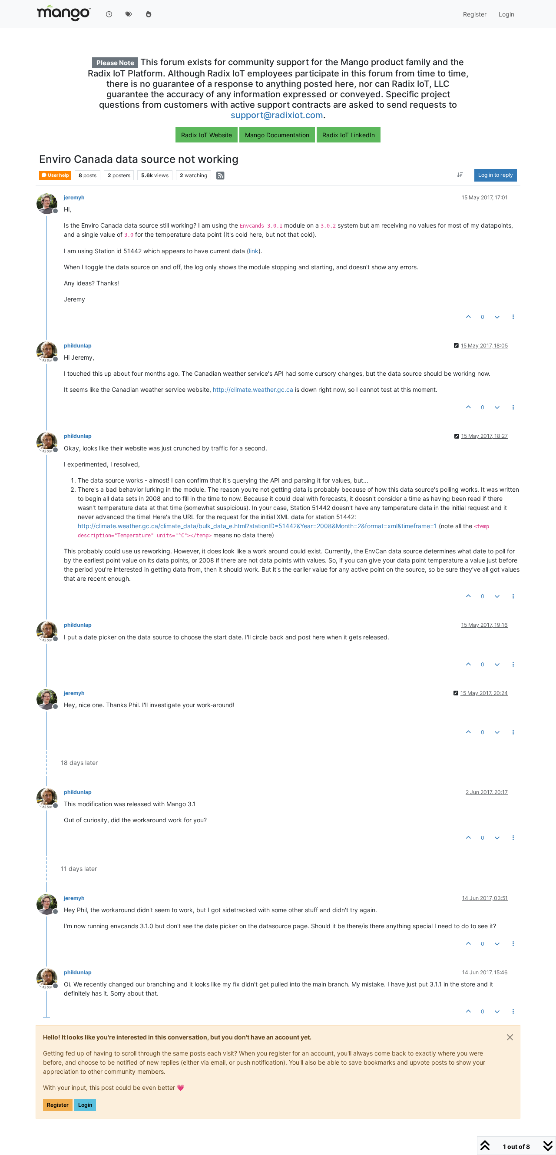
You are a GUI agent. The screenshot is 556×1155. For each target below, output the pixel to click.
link (253, 251)
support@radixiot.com (277, 115)
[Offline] (50, 203)
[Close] (510, 1037)
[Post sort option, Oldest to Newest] (460, 175)
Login (85, 1105)
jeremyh (74, 197)
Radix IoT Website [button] (206, 135)
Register (58, 1105)
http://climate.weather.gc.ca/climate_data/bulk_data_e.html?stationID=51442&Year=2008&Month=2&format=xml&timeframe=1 (257, 526)
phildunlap (78, 345)
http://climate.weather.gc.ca (253, 389)
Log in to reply (495, 175)
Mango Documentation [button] (277, 135)
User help (58, 175)
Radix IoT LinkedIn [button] (348, 135)
